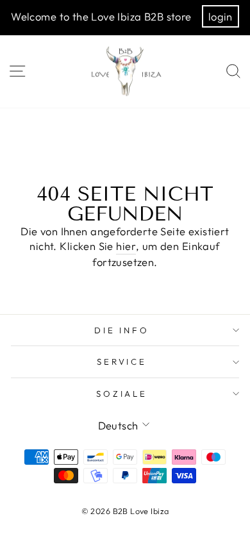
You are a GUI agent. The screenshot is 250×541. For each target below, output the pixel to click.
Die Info (122, 330)
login (220, 16)
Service (122, 361)
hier (126, 246)
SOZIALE (122, 393)
